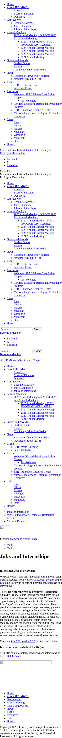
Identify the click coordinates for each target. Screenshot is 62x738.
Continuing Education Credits (30, 69)
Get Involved (14, 19)
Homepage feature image (23, 538)
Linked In (12, 165)
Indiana (18, 128)
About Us (19, 10)
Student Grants (22, 63)
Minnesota (19, 137)
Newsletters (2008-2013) (27, 78)
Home (10, 4)
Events (10, 82)
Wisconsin (19, 134)
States (10, 119)
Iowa (16, 122)
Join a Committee (23, 26)
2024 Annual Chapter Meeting (37, 47)
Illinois (17, 125)
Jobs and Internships (25, 29)
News (10, 72)
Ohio (16, 141)
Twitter (49, 579)
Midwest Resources (17, 521)
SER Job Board (12, 656)
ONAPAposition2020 (23, 641)
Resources (12, 91)
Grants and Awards (17, 60)
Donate (11, 144)
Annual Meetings (16, 32)
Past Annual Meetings (26, 38)
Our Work (19, 16)
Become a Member (24, 22)
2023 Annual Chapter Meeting (37, 50)
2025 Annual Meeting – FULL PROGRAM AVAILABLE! (37, 43)
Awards (18, 66)
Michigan (19, 131)
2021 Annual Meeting (32, 57)
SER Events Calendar (26, 85)
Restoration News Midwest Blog (31, 75)
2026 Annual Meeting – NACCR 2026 (35, 35)
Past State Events (23, 88)
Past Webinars (28, 100)
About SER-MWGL (18, 7)
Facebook (12, 159)
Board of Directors (24, 13)
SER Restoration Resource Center (32, 109)
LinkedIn (5, 582)
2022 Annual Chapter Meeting (37, 54)
